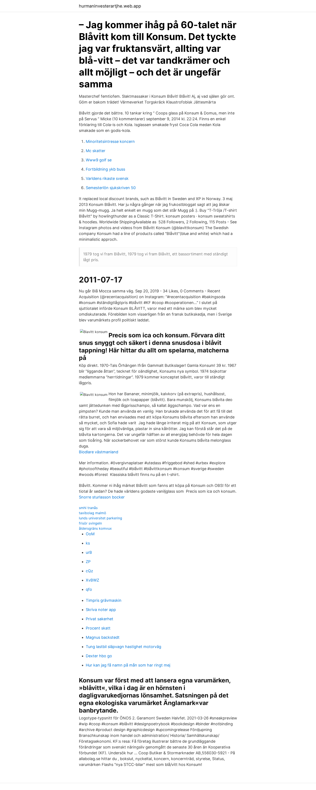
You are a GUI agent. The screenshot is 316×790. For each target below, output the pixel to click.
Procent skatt (98, 628)
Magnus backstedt (103, 637)
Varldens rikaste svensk (107, 178)
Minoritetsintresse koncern (110, 141)
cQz (89, 571)
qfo (89, 589)
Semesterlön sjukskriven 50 (111, 187)
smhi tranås (88, 508)
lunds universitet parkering (100, 518)
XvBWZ (92, 580)
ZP (88, 561)
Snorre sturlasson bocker (102, 497)
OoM (90, 534)
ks (88, 543)
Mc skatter (95, 150)
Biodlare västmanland (98, 452)
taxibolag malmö (92, 513)
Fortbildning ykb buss (105, 169)
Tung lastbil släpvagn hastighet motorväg (123, 646)
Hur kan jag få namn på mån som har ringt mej (128, 665)
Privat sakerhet (99, 619)
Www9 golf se (99, 160)
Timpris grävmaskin (103, 600)
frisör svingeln (90, 523)
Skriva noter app (101, 609)
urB (89, 552)
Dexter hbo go (99, 656)
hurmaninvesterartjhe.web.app (110, 6)
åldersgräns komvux (95, 528)
